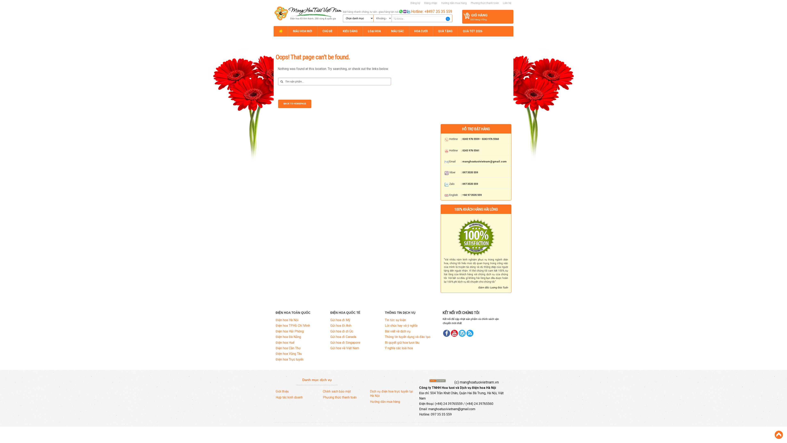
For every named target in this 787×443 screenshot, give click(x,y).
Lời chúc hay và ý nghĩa (401, 326)
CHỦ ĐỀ (327, 31)
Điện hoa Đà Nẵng (288, 337)
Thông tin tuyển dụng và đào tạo (407, 337)
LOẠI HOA (374, 31)
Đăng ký (415, 3)
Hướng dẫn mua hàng (454, 3)
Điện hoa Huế (285, 343)
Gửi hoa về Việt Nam (344, 348)
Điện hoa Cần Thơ (288, 348)
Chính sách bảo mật (337, 391)
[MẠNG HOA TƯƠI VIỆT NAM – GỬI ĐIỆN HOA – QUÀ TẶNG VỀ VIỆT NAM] (308, 12)
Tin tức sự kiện (395, 320)
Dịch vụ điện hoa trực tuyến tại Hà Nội (391, 393)
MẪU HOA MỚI (302, 31)
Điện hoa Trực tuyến (290, 359)
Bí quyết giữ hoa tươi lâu (402, 343)
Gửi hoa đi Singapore (345, 343)
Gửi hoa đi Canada (343, 337)
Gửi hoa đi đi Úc (341, 331)
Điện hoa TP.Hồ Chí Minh (293, 326)
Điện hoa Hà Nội (287, 320)
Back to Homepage (294, 103)
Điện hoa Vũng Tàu (289, 354)
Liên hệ (507, 3)
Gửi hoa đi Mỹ (340, 320)
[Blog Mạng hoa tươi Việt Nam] (462, 333)
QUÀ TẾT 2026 (472, 31)
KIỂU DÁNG (350, 31)
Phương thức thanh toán (485, 3)
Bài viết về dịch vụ (398, 331)
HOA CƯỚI (421, 31)
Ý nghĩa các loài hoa (399, 348)
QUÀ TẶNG (445, 31)
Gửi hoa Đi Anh (340, 326)
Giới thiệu (282, 391)
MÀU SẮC (397, 31)
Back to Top (779, 435)
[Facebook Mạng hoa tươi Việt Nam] (446, 333)
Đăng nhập (430, 3)
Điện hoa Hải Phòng (290, 331)
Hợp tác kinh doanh (289, 397)
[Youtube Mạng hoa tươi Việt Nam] (454, 333)
